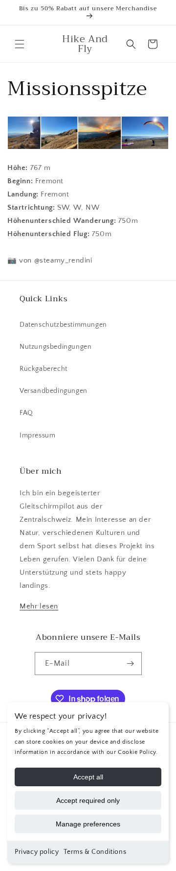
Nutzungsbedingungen (55, 347)
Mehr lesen (39, 606)
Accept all (88, 777)
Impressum (37, 435)
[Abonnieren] (130, 663)
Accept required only (88, 800)
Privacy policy (37, 852)
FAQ (26, 413)
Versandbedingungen (54, 391)
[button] (19, 44)
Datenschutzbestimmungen (63, 325)
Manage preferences (88, 824)
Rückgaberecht (43, 369)
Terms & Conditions (95, 852)
